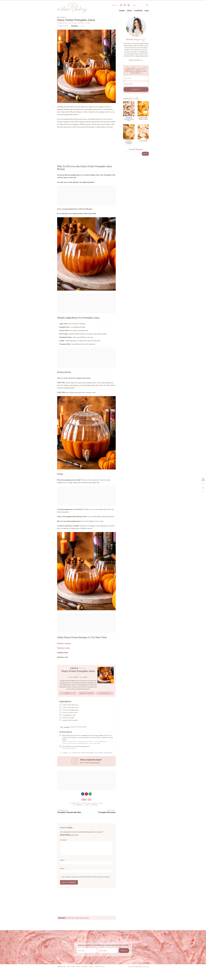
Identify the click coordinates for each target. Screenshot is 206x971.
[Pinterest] (124, 5)
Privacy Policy (99, 966)
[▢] (60, 705)
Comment (63, 840)
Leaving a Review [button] (94, 763)
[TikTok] (128, 5)
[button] (71, 668)
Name (62, 860)
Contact (91, 966)
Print (68, 693)
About (129, 10)
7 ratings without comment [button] (81, 918)
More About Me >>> (136, 60)
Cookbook (138, 10)
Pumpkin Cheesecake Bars (69, 812)
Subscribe (85, 966)
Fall (89, 799)
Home (58, 17)
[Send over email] (90, 794)
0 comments (78, 805)
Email (62, 868)
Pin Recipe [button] (105, 693)
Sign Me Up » (136, 89)
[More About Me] (136, 27)
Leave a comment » (92, 805)
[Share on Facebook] (82, 794)
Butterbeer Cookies (63, 648)
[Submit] (147, 5)
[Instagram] (121, 5)
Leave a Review (87, 693)
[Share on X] (203, 488)
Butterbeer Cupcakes (64, 643)
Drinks (63, 17)
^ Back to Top (61, 966)
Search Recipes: (136, 149)
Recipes (122, 10)
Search (145, 153)
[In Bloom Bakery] (72, 7)
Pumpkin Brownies (107, 812)
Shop (147, 10)
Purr (148, 966)
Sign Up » (124, 950)
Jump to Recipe (64, 26)
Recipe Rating (65, 834)
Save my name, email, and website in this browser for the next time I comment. (86, 877)
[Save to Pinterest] (86, 794)
